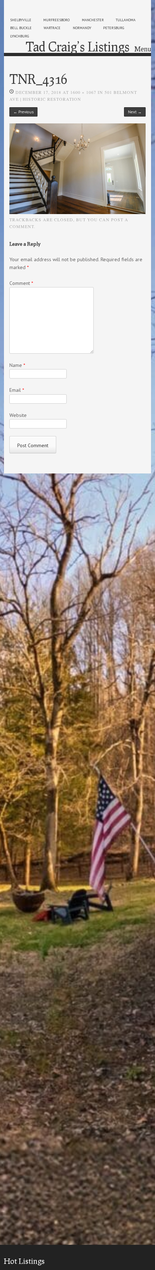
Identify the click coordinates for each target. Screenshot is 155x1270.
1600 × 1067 (83, 92)
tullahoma (126, 20)
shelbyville (20, 20)
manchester (93, 20)
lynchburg (19, 36)
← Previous (23, 111)
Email (16, 390)
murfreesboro (56, 20)
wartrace (52, 28)
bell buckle (21, 28)
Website (18, 415)
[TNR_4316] (77, 212)
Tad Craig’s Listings (77, 46)
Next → (135, 111)
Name (17, 365)
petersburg (113, 28)
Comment (21, 283)
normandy (82, 28)
